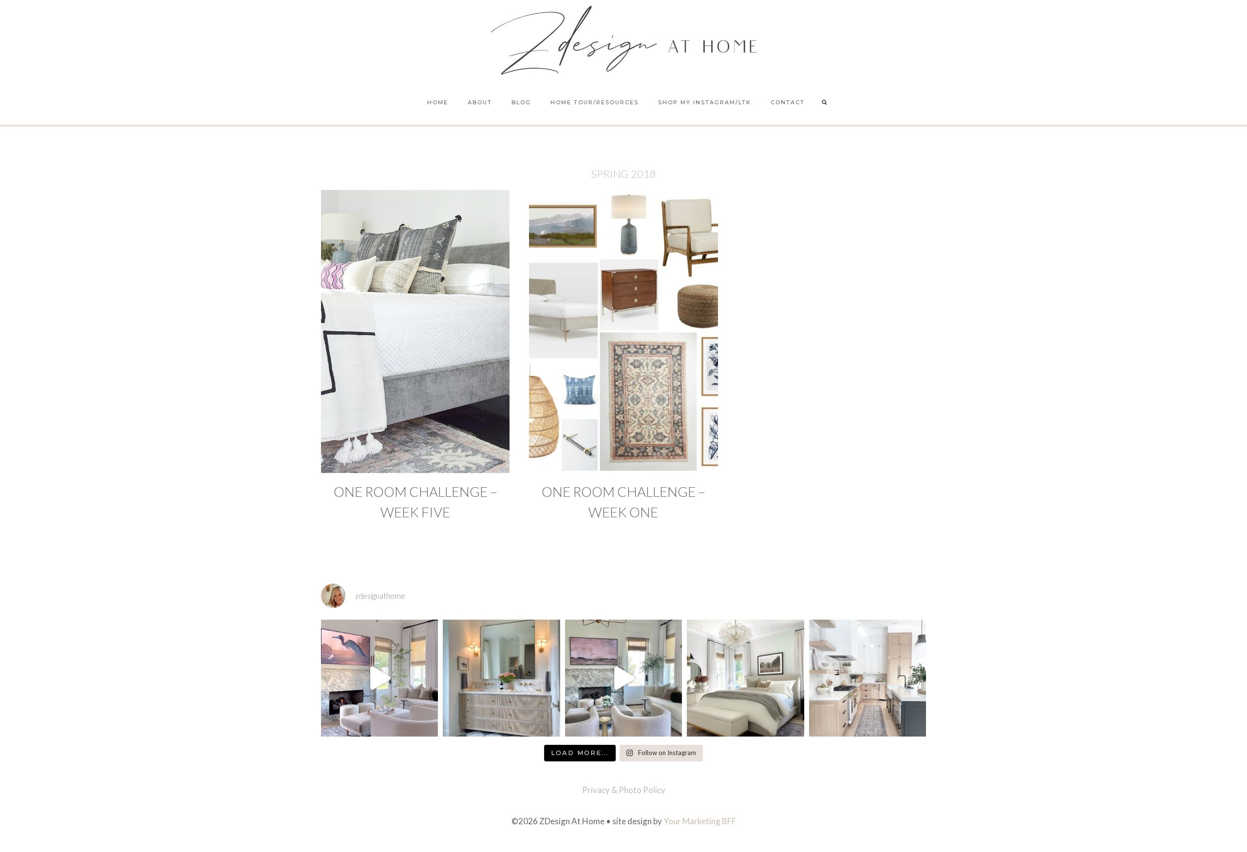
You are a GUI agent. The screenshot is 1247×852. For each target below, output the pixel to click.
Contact (788, 102)
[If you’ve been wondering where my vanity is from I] (501, 678)
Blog (521, 102)
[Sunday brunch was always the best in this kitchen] (867, 678)
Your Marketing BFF (699, 821)
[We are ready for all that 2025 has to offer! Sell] (379, 678)
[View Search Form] (824, 102)
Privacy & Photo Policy (623, 790)
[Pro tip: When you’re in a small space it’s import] (745, 678)
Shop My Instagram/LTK (704, 102)
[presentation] (415, 331)
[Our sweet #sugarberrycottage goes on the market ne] (623, 678)
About (480, 102)
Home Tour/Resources (594, 102)
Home (437, 102)
